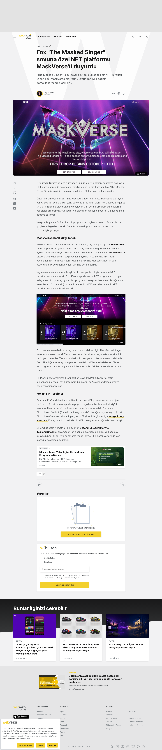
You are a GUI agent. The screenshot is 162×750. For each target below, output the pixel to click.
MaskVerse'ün (117, 252)
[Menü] (14, 37)
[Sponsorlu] (107, 456)
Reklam (109, 722)
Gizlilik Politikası (136, 722)
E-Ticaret (63, 715)
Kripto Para (42, 46)
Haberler (40, 711)
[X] (112, 746)
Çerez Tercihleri (135, 718)
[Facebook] (138, 746)
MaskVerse (117, 244)
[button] (81, 319)
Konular (58, 36)
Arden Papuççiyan (76, 689)
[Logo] (25, 36)
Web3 (62, 735)
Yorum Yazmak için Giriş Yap (81, 534)
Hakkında (109, 711)
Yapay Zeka (64, 729)
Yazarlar (109, 715)
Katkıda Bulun (111, 718)
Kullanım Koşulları (136, 725)
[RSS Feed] (143, 746)
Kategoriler (44, 36)
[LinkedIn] (117, 746)
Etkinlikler (71, 36)
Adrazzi (42, 465)
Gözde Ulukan (22, 658)
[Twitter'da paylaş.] (14, 203)
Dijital (19, 641)
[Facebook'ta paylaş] (14, 199)
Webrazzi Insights (44, 715)
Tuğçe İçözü (67, 658)
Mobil (62, 722)
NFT (63, 641)
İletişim (109, 729)
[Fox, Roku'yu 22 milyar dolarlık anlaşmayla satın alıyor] (127, 626)
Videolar (40, 718)
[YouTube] (122, 746)
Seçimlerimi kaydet (65, 585)
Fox (39, 474)
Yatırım (112, 641)
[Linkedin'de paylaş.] (14, 208)
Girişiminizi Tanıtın (113, 725)
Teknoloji (63, 725)
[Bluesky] (132, 746)
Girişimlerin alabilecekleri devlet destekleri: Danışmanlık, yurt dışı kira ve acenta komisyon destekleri (95, 678)
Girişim (62, 718)
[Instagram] (127, 746)
